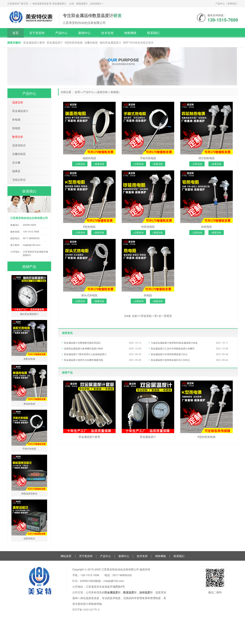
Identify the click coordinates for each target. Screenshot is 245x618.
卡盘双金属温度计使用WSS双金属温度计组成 (174, 342)
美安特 (31, 17)
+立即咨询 (79, 163)
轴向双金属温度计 (110, 42)
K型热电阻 (89, 226)
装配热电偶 (29, 358)
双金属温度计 (59, 3)
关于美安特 (37, 33)
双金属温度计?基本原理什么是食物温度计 (85, 354)
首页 (15, 33)
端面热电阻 (89, 158)
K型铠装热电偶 (73, 42)
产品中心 (220, 3)
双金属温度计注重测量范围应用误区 (82, 342)
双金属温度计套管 (34, 42)
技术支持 (107, 33)
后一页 (162, 316)
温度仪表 (102, 92)
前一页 (153, 316)
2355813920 (29, 224)
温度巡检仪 (19, 145)
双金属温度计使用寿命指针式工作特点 (170, 359)
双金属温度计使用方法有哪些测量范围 (83, 359)
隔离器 (16, 171)
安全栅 (16, 162)
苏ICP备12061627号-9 (86, 609)
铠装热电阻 (148, 226)
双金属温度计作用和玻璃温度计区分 (169, 354)
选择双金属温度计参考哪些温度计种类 (83, 348)
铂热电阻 (206, 226)
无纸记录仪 (19, 179)
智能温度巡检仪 (29, 493)
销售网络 (130, 33)
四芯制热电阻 (206, 158)
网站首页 (66, 556)
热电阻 (115, 92)
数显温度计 (130, 592)
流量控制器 (91, 42)
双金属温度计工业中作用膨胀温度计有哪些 (172, 348)
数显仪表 (17, 137)
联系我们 (232, 3)
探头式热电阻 (89, 295)
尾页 (169, 316)
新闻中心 (84, 33)
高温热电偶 (29, 403)
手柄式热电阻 (148, 158)
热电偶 (16, 119)
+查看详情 (99, 163)
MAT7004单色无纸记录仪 (138, 42)
